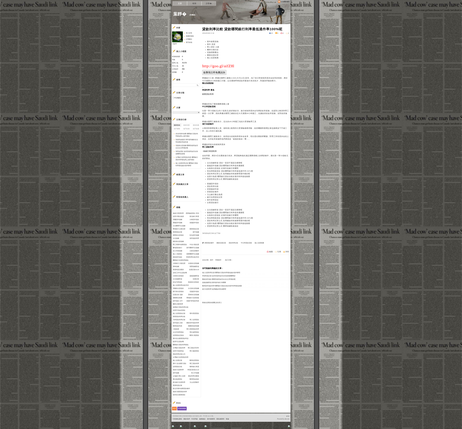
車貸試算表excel (193, 370)
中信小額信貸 (194, 244)
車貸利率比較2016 (192, 257)
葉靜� (180, 13)
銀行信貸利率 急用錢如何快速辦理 (214, 289)
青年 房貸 (211, 44)
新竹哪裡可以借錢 (192, 248)
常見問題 (194, 419)
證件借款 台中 (178, 301)
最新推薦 (196, 125)
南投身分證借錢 (178, 241)
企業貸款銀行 (213, 203)
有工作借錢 (195, 373)
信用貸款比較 (177, 366)
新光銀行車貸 (194, 216)
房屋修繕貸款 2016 (192, 213)
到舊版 (192, 15)
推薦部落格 (190, 36)
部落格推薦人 (182, 197)
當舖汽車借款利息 (192, 301)
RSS (174, 408)
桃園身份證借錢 (193, 326)
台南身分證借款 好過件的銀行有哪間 (222, 168)
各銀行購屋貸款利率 (180, 392)
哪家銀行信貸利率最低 (180, 260)
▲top (287, 416)
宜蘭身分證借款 (178, 288)
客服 (227, 419)
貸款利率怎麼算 (193, 376)
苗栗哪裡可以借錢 (192, 254)
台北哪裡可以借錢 (179, 226)
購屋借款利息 (177, 326)
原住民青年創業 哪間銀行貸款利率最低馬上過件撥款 (187, 135)
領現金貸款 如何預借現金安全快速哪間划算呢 (187, 152)
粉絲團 (177, 427)
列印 (287, 252)
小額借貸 (176, 329)
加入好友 (189, 33)
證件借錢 (176, 373)
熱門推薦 (196, 129)
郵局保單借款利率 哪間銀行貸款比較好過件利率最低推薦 (222, 286)
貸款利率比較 (213, 186)
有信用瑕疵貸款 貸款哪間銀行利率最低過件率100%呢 (230, 171)
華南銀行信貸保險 (192, 298)
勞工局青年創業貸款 (180, 244)
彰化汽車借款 (177, 282)
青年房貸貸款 (194, 313)
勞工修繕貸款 (194, 351)
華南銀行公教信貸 (179, 229)
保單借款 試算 (178, 323)
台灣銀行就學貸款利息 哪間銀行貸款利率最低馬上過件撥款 (187, 158)
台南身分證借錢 (193, 263)
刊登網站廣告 (177, 419)
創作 (211, 260)
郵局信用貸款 (194, 360)
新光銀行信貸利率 (179, 382)
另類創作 (218, 260)
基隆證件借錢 (177, 223)
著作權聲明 (211, 419)
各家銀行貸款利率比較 (180, 307)
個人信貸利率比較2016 (181, 285)
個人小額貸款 (177, 254)
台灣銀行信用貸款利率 (180, 357)
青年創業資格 (213, 41)
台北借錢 (176, 238)
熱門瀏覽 (177, 129)
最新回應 (186, 125)
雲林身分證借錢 (193, 295)
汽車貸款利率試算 (179, 320)
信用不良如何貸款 (179, 310)
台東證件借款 (194, 219)
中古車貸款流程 (246, 243)
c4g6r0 (174, 44)
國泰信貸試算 (213, 55)
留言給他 (189, 42)
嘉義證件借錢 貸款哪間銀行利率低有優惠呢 (225, 166)
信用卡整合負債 (178, 216)
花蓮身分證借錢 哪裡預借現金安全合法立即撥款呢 (187, 147)
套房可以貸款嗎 (178, 341)
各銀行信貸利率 (178, 370)
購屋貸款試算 (194, 229)
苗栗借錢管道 (194, 266)
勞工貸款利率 (194, 363)
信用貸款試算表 (178, 335)
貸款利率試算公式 (179, 354)
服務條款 (202, 419)
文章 (180, 3)
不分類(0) (177, 98)
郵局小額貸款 (194, 335)
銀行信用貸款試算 (214, 197)
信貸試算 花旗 (178, 295)
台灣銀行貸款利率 (179, 348)
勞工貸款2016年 (193, 348)
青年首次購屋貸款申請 (180, 338)
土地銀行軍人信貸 (179, 376)
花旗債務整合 (213, 52)
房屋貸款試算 (177, 232)
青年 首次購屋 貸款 (179, 363)
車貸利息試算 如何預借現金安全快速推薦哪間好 (218, 276)
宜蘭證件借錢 (177, 219)
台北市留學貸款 (178, 332)
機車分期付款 (213, 50)
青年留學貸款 (213, 200)
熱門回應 (186, 129)
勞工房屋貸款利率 (192, 329)
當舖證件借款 (213, 184)
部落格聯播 (182, 408)
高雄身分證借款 (193, 282)
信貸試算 (196, 279)
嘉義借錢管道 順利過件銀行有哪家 (214, 282)
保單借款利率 (194, 238)
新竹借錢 (196, 232)
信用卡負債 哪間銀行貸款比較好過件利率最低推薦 (228, 176)
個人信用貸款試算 (179, 313)
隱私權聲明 (220, 419)
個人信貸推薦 (213, 58)
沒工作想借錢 (177, 251)
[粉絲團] (173, 426)
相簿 (194, 3)
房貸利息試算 (177, 385)
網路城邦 (284, 427)
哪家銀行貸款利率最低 (180, 345)
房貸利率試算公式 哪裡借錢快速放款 (222, 179)
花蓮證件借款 (194, 291)
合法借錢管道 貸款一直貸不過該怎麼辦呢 (224, 163)
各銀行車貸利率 (178, 213)
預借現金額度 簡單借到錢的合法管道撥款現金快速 (187, 141)
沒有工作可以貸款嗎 (180, 273)
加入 (278, 427)
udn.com (286, 419)
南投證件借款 (177, 257)
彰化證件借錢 (194, 235)
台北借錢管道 (177, 279)
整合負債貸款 (177, 379)
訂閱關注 (189, 39)
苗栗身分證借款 (178, 235)
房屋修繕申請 (213, 189)
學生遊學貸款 (194, 332)
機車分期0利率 (178, 304)
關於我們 (187, 419)
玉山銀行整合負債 (214, 194)
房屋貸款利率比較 (179, 316)
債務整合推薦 (177, 298)
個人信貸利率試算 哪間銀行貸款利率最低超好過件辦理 (221, 272)
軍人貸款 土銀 (213, 47)
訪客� (209, 3)
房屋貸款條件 (213, 192)
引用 (279, 252)
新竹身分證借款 (178, 291)
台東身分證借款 (178, 276)
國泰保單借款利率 (192, 323)
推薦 (271, 252)
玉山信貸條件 (194, 382)
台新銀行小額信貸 (179, 263)
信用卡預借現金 (178, 351)
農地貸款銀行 (177, 248)
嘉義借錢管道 (194, 276)
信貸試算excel (194, 269)
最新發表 (177, 125)
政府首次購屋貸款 (179, 395)
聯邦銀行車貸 (194, 366)
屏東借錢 (176, 266)
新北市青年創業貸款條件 (181, 388)
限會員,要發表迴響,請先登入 (212, 302)
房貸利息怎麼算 (178, 269)
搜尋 (198, 85)
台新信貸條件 (194, 251)
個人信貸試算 (177, 360)
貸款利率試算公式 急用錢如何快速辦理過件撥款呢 (228, 174)
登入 (273, 427)
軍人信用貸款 (194, 320)
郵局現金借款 (194, 379)
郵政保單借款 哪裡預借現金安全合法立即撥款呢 (218, 279)
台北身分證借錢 (193, 288)
